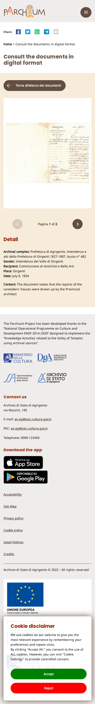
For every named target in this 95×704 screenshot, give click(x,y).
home (8, 44)
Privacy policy (13, 518)
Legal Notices (13, 542)
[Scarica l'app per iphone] (23, 468)
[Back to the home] (25, 12)
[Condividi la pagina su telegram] (46, 31)
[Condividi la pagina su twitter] (27, 31)
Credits (9, 554)
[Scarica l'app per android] (26, 482)
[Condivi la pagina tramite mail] (55, 31)
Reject (48, 688)
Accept (49, 674)
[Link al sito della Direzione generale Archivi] (52, 358)
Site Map (10, 506)
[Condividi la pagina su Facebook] (18, 31)
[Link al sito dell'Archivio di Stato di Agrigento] (52, 378)
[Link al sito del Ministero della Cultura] (18, 358)
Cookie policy (13, 530)
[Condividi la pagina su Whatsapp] (37, 31)
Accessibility (13, 494)
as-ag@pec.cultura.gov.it (33, 419)
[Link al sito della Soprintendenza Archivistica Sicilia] (18, 378)
